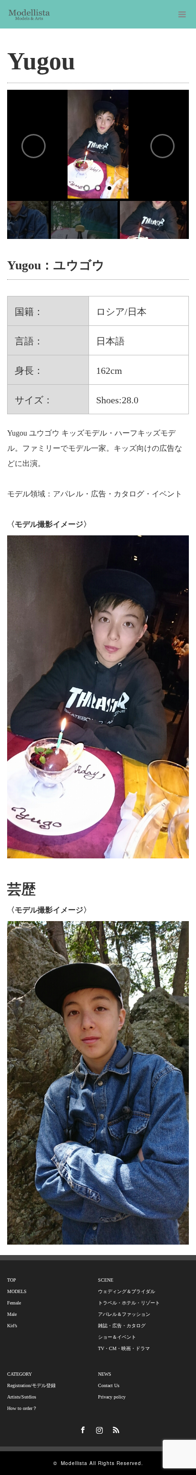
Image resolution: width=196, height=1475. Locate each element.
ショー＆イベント (117, 1337)
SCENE (105, 1280)
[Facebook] (81, 1428)
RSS (115, 1428)
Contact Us (108, 1385)
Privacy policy (112, 1396)
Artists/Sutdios (21, 1396)
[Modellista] (29, 14)
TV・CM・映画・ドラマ (124, 1348)
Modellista (74, 1463)
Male (12, 1314)
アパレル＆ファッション (124, 1314)
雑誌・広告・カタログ (122, 1325)
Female (14, 1302)
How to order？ (22, 1408)
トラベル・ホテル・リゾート (129, 1302)
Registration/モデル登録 (31, 1385)
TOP (11, 1280)
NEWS (104, 1374)
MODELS (17, 1291)
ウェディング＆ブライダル (126, 1291)
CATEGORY (19, 1374)
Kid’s (12, 1325)
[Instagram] (98, 1428)
